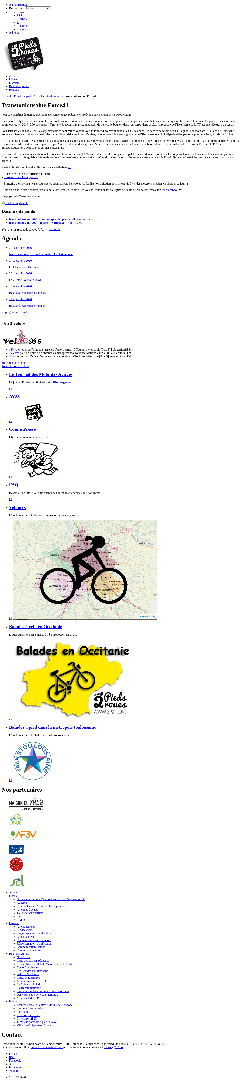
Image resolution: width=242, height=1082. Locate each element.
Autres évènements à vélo (32, 981)
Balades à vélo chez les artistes (27, 292)
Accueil (13, 76)
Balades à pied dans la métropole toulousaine (52, 727)
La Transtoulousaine (49, 96)
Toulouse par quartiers (30, 912)
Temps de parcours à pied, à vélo (36, 1022)
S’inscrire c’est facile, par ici (21, 177)
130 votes (15, 349)
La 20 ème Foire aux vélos (25, 279)
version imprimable (16, 203)
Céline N (54, 229)
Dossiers (14, 82)
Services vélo (25, 930)
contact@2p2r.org (114, 1047)
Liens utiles (23, 1011)
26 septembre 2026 (20, 273)
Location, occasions (28, 1015)
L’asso (13, 79)
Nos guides (23, 957)
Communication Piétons (31, 947)
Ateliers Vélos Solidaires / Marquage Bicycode (45, 1004)
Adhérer (14, 32)
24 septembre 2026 (20, 260)
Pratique (14, 89)
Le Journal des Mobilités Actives (40, 374)
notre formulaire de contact (47, 1047)
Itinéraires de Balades (29, 984)
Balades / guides (19, 86)
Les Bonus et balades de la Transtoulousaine (43, 991)
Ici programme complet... (16, 312)
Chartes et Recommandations (34, 940)
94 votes (14, 353)
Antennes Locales (27, 909)
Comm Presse (22, 429)
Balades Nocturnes (28, 974)
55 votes (14, 356)
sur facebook (170, 190)
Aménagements (26, 926)
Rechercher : (16, 8)
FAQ (13, 484)
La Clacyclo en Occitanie (24, 267)
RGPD (21, 919)
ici (69, 167)
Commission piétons (29, 950)
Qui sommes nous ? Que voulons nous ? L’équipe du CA (51, 899)
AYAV (15, 396)
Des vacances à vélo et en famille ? (37, 994)
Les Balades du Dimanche (32, 970)
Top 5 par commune (14, 362)
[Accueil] (24, 70)
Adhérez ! (23, 902)
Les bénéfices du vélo (30, 1008)
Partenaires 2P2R (27, 1018)
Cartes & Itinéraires (28, 977)
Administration (18, 4)
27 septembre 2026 (20, 299)
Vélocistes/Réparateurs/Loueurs (35, 1025)
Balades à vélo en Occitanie (35, 626)
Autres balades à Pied (29, 998)
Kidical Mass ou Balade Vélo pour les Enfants (44, 964)
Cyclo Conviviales (28, 967)
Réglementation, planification (34, 933)
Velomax (17, 507)
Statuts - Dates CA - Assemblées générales (42, 906)
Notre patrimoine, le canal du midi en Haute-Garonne (41, 254)
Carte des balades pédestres (33, 960)
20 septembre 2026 (20, 247)
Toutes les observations (15, 366)
